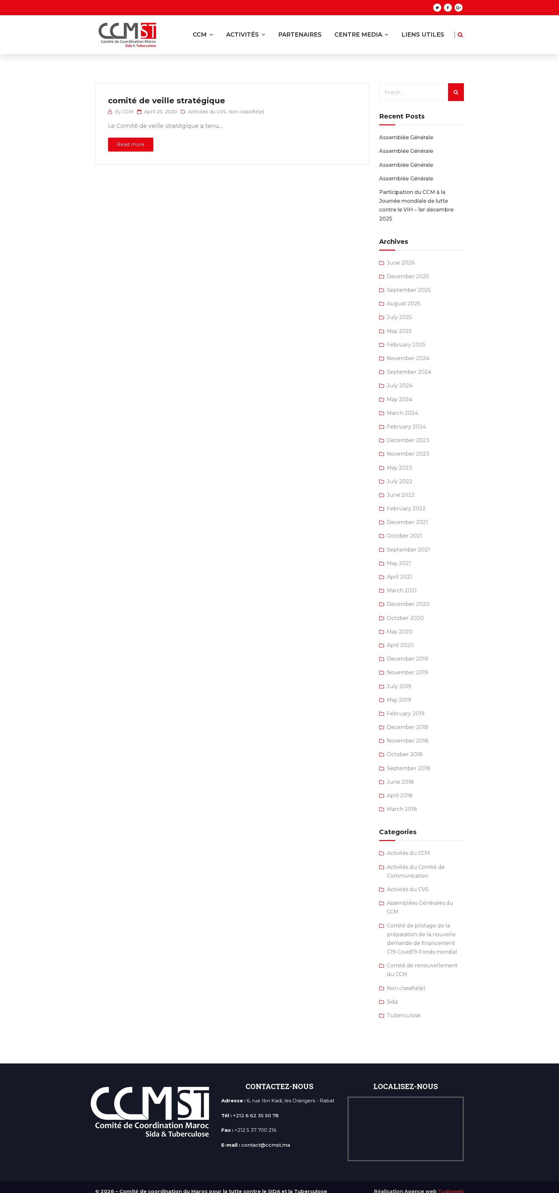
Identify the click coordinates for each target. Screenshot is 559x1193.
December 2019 (407, 659)
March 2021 (402, 590)
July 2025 (399, 317)
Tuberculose (404, 1015)
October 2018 (404, 754)
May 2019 (399, 700)
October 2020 (405, 618)
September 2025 (409, 290)
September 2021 (408, 550)
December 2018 (407, 727)
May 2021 (399, 563)
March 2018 (402, 809)
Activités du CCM (408, 853)
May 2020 (399, 632)
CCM (127, 112)
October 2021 (404, 536)
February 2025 (406, 345)
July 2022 (399, 481)
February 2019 (405, 713)
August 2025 (404, 304)
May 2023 (399, 468)
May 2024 (399, 399)
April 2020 (400, 645)
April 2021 (399, 577)
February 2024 (406, 427)
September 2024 (409, 372)
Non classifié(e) (246, 112)
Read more (131, 144)
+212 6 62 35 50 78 (256, 1115)
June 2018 (400, 782)
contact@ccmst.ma (265, 1145)
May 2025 (399, 331)
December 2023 (408, 440)
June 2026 (400, 263)
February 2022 (406, 509)
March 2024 (402, 413)
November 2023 (408, 454)
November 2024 (408, 358)
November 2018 (407, 741)
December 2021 (407, 522)
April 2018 (399, 795)
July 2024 (399, 385)
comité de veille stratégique (166, 100)
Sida (392, 1002)
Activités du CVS (207, 112)
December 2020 (408, 604)
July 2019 (399, 686)
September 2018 (408, 768)
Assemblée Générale (406, 137)
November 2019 (407, 672)
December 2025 (408, 276)
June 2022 (401, 495)
